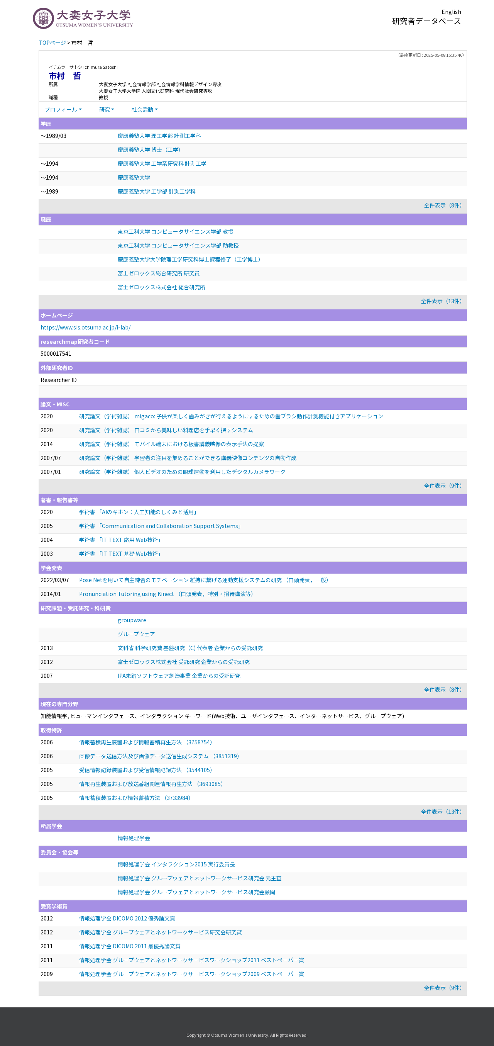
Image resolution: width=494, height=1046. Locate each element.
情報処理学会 (134, 838)
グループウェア (136, 634)
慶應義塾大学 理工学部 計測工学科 (159, 135)
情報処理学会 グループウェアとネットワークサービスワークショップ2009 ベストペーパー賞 (191, 974)
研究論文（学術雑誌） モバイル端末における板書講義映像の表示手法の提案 (171, 444)
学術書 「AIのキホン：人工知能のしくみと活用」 (139, 512)
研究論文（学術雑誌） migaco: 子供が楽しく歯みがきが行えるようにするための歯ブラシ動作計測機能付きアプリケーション (231, 416)
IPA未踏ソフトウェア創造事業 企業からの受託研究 (179, 675)
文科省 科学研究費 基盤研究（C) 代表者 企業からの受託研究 (190, 648)
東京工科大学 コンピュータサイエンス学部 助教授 (178, 245)
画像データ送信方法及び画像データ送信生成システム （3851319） (160, 756)
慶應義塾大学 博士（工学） (151, 149)
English (451, 11)
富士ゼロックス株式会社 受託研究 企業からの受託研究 (184, 662)
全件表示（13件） (443, 301)
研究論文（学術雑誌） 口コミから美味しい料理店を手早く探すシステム (166, 430)
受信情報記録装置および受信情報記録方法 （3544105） (147, 770)
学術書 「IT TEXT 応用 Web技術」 (121, 539)
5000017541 (56, 353)
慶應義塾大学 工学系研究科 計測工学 (162, 163)
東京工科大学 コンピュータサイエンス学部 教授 (175, 231)
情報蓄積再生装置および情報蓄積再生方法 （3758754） (147, 742)
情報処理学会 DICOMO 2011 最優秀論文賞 (130, 946)
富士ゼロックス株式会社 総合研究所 (161, 287)
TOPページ (52, 42)
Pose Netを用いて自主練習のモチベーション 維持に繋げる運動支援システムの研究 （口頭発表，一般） (205, 580)
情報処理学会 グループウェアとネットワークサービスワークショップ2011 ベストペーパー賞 (191, 960)
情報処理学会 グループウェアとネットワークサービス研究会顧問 (196, 892)
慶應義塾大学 (134, 177)
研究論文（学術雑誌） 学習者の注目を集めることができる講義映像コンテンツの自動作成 (187, 458)
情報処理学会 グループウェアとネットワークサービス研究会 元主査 (200, 878)
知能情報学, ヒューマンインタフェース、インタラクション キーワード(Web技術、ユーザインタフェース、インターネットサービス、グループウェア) (222, 716)
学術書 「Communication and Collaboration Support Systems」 (161, 526)
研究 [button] (104, 109)
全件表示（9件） (444, 485)
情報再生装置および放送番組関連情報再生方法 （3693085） (152, 784)
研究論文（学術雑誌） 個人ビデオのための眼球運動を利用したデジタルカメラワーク (182, 471)
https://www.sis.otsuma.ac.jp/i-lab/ (85, 327)
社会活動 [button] (142, 109)
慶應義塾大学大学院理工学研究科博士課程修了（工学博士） (191, 259)
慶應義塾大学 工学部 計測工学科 (157, 191)
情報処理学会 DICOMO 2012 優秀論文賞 (127, 918)
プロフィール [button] (61, 109)
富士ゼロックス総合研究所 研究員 (159, 273)
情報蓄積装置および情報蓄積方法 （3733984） (136, 797)
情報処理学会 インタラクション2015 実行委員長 (176, 864)
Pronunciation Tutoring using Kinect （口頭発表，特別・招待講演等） (167, 594)
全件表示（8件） (444, 205)
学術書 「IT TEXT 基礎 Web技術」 (121, 553)
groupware (132, 620)
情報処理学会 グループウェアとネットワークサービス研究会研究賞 (160, 932)
